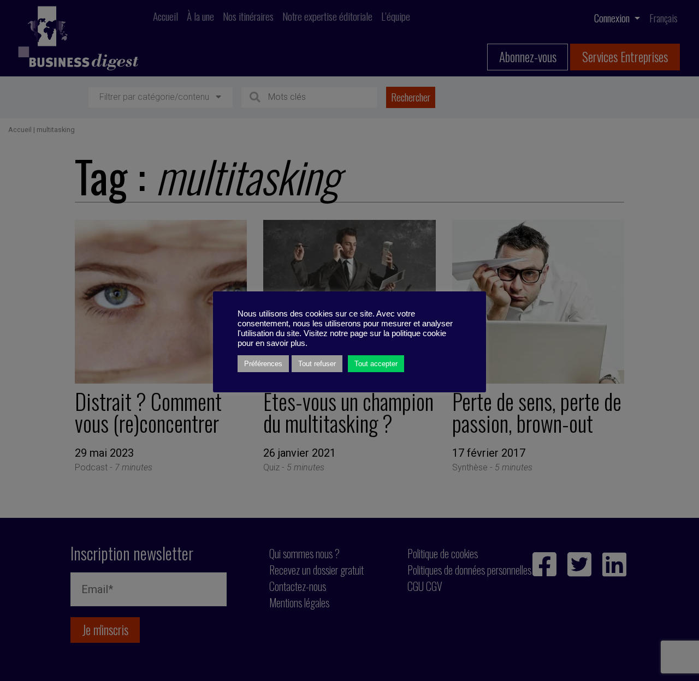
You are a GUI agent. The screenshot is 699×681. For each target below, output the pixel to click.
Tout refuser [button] (317, 364)
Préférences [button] (263, 364)
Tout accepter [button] (376, 364)
